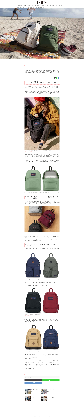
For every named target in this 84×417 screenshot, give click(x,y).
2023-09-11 (26, 63)
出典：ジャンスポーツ (28, 151)
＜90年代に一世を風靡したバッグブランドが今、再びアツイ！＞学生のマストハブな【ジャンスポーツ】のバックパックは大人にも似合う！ (41, 55)
